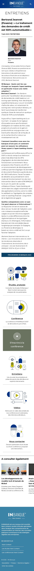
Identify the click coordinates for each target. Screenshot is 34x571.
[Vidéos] (17, 396)
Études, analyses (17, 285)
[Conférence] (17, 307)
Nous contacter (17, 441)
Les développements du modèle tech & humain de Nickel (12, 481)
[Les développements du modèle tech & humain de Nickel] (13, 469)
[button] (3, 4)
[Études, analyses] (17, 273)
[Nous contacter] (17, 430)
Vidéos (17, 408)
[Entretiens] (17, 363)
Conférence (17, 318)
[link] (17, 340)
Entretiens (15, 34)
